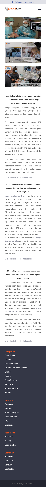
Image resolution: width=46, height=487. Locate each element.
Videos (8, 393)
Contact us (9, 469)
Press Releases (11, 380)
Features (9, 408)
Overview (9, 404)
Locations (9, 425)
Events (8, 372)
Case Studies (10, 355)
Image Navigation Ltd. (15, 196)
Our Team (9, 461)
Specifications (11, 417)
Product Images (12, 413)
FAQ (6, 421)
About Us (9, 457)
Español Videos (11, 364)
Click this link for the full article (18, 259)
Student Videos (11, 388)
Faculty (8, 376)
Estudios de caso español (16, 368)
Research (9, 437)
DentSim (8, 360)
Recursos (9, 384)
